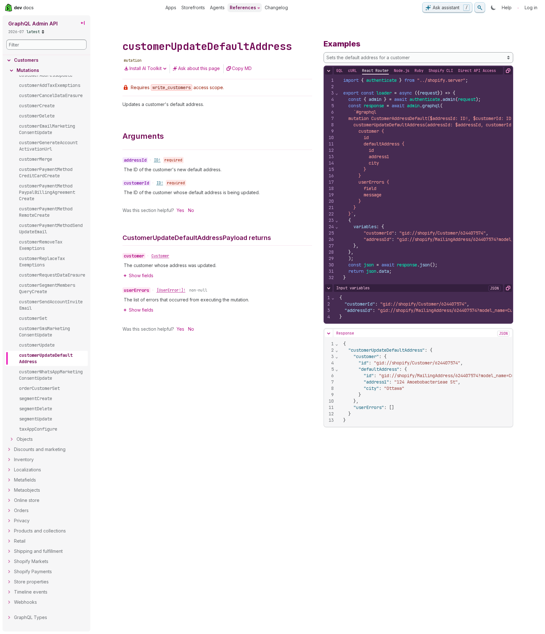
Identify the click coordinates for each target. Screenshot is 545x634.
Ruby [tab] (419, 70)
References (243, 7)
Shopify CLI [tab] (441, 70)
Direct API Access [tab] (477, 70)
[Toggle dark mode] (493, 7)
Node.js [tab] (401, 70)
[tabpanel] (418, 178)
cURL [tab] (352, 70)
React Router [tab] (375, 70)
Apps (170, 7)
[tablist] (416, 70)
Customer (160, 255)
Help (507, 7)
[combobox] (418, 57)
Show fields (141, 275)
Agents (217, 7)
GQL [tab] (339, 70)
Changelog (276, 7)
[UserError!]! (171, 290)
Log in (531, 7)
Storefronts (193, 7)
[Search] (479, 7)
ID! (157, 160)
